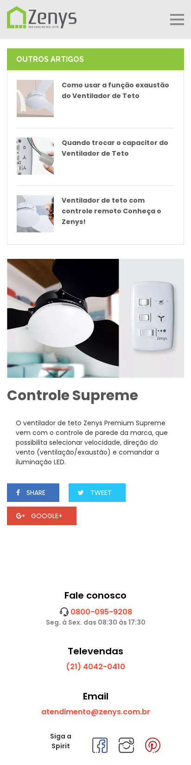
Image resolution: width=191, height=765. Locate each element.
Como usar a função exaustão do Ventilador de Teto (115, 90)
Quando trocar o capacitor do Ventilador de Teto (115, 148)
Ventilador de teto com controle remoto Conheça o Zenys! (111, 211)
